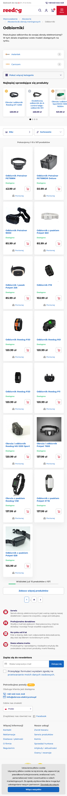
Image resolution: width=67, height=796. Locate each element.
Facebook (41, 716)
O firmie (7, 743)
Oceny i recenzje (42, 752)
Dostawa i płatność (13, 739)
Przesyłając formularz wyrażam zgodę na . (31, 673)
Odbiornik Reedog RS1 (49, 339)
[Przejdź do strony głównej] (12, 10)
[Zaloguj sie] (46, 10)
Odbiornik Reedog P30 (18, 339)
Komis (37, 739)
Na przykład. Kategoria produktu (27, 31)
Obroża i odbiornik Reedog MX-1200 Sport (18, 444)
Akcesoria (26, 19)
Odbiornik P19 (44, 285)
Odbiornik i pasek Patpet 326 (15, 286)
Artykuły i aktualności (45, 748)
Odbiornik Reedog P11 (48, 391)
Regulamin (9, 748)
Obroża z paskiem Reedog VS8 (15, 499)
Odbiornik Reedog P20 (18, 391)
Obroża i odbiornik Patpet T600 (47, 444)
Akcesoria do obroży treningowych (24, 22)
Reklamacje (9, 734)
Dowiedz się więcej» (50, 784)
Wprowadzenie (10, 19)
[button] (40, 10)
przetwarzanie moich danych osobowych (31, 674)
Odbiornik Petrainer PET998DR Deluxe (47, 176)
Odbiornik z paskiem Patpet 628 (17, 554)
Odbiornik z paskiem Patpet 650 (48, 231)
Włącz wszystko (33, 789)
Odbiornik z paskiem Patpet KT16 (48, 499)
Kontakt (7, 730)
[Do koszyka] (27, 189)
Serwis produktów (43, 734)
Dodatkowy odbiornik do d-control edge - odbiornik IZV (37, 104)
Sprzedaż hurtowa (43, 743)
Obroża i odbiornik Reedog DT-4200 (14, 103)
